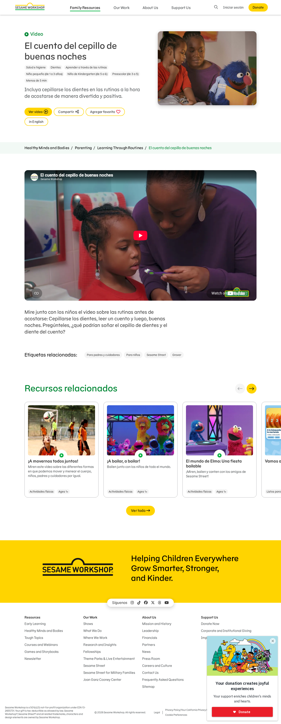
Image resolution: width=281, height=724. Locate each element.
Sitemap (148, 687)
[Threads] (159, 602)
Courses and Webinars (41, 645)
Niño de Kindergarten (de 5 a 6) (87, 74)
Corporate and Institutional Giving (226, 631)
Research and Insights (99, 645)
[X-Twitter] (153, 602)
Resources (32, 617)
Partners (148, 645)
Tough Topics (33, 638)
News (146, 652)
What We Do (92, 631)
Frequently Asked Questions (163, 680)
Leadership (150, 631)
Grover (176, 355)
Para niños (133, 355)
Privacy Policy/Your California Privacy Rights (189, 709)
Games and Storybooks (41, 652)
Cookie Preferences (176, 714)
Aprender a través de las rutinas (86, 67)
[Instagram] (132, 602)
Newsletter (32, 659)
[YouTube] (167, 602)
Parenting (83, 147)
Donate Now (210, 624)
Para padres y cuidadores (103, 355)
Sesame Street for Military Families (109, 673)
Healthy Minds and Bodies (46, 147)
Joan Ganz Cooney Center (102, 680)
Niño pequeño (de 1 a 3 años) (44, 74)
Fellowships (92, 652)
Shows (88, 624)
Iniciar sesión (233, 7)
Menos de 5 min (36, 80)
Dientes (56, 67)
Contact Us (150, 673)
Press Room (151, 659)
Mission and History (156, 624)
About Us (150, 7)
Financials (149, 638)
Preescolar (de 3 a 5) (125, 74)
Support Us (181, 7)
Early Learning (35, 624)
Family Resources (85, 7)
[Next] (252, 389)
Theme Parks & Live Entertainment (109, 659)
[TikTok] (139, 602)
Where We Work (95, 638)
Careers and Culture (157, 666)
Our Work (121, 7)
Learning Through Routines (120, 147)
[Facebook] (146, 602)
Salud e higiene (36, 67)
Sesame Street (156, 355)
